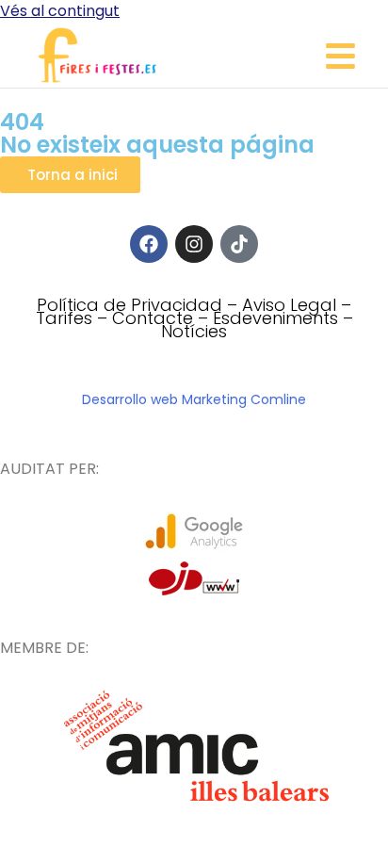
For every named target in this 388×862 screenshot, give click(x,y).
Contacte (152, 318)
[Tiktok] (239, 244)
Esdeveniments (275, 318)
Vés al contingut (60, 11)
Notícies (194, 331)
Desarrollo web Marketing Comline (194, 399)
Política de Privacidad (129, 305)
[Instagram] (194, 244)
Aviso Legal (289, 305)
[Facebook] (149, 244)
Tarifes (64, 318)
